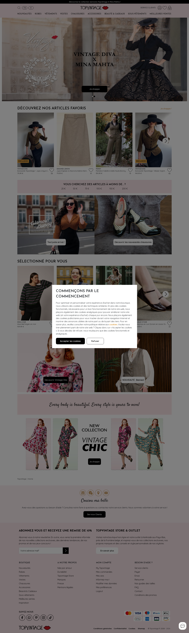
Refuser (95, 341)
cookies (113, 324)
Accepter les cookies (70, 341)
